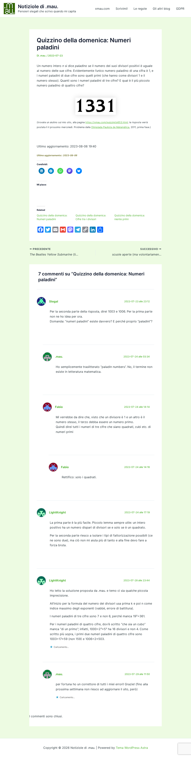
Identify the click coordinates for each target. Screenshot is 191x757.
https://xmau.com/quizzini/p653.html (106, 122)
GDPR (180, 8)
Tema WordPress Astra (132, 748)
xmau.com (102, 8)
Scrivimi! (122, 8)
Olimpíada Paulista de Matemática (110, 127)
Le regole (140, 8)
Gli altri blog (161, 8)
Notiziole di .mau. (38, 6)
